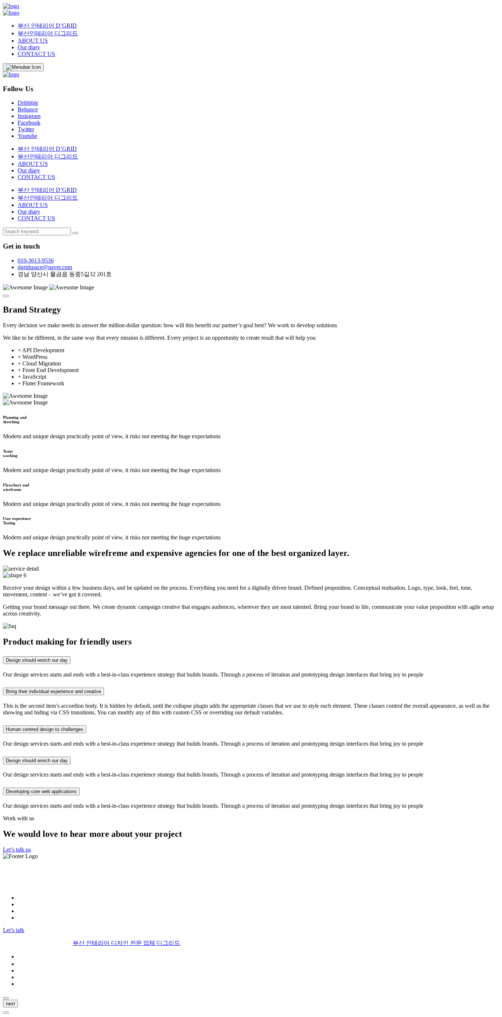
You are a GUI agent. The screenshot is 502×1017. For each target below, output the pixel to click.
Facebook (29, 122)
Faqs (23, 977)
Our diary (29, 47)
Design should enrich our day (37, 660)
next (10, 1003)
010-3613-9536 (36, 260)
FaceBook (30, 904)
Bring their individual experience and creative (53, 691)
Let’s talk (13, 930)
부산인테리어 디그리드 (48, 33)
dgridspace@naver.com (45, 267)
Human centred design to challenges (44, 729)
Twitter (26, 129)
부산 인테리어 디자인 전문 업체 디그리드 (126, 943)
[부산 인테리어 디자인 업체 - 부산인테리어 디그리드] (11, 6)
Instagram (29, 116)
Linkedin (28, 911)
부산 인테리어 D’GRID (47, 25)
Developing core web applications (41, 791)
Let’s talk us (17, 849)
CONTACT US (36, 54)
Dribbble (28, 103)
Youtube (27, 136)
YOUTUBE (32, 917)
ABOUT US (33, 41)
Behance (28, 109)
